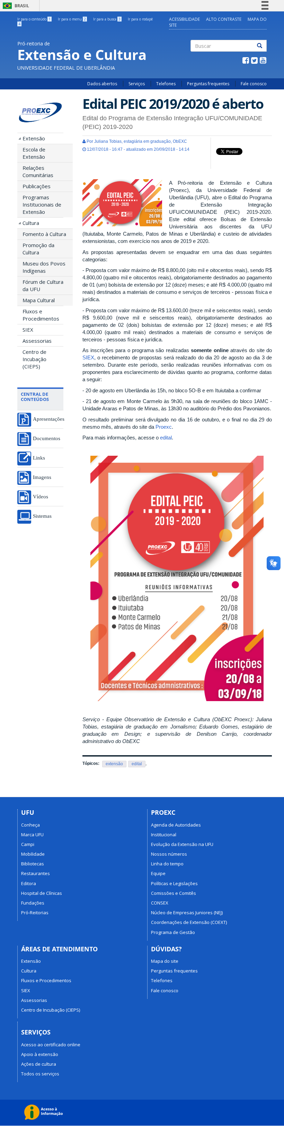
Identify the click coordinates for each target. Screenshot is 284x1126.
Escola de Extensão (34, 153)
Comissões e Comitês (173, 893)
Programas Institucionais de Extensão (42, 204)
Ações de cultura (38, 1064)
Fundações (32, 903)
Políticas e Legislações (174, 883)
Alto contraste (223, 19)
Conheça (30, 825)
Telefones (166, 84)
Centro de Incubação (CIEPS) (34, 359)
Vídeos (40, 496)
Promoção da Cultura (38, 249)
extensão (114, 763)
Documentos (46, 438)
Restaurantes (35, 873)
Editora (28, 883)
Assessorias (37, 340)
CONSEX (159, 903)
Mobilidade (33, 854)
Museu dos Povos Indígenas (44, 267)
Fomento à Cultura (44, 233)
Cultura (31, 222)
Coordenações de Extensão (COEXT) (189, 922)
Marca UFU (32, 834)
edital (166, 437)
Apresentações (48, 418)
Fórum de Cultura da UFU (43, 285)
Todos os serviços (40, 1074)
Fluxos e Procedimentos (41, 315)
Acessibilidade (184, 19)
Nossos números (169, 854)
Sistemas (42, 515)
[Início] (40, 112)
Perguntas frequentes (208, 84)
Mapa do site (164, 961)
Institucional (163, 834)
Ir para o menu (72, 19)
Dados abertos (102, 84)
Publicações (37, 186)
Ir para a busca (107, 19)
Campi (27, 844)
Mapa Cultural (39, 300)
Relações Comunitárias (38, 171)
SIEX (28, 329)
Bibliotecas (32, 864)
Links (39, 457)
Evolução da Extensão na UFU (182, 844)
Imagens (42, 477)
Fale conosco (254, 84)
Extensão (34, 138)
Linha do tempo (167, 864)
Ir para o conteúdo (34, 19)
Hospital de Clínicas (41, 893)
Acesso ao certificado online (50, 1044)
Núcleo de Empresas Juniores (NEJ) (187, 912)
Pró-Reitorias (34, 912)
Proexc (164, 427)
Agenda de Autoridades (176, 825)
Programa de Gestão (173, 932)
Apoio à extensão (39, 1054)
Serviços (136, 84)
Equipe (158, 873)
